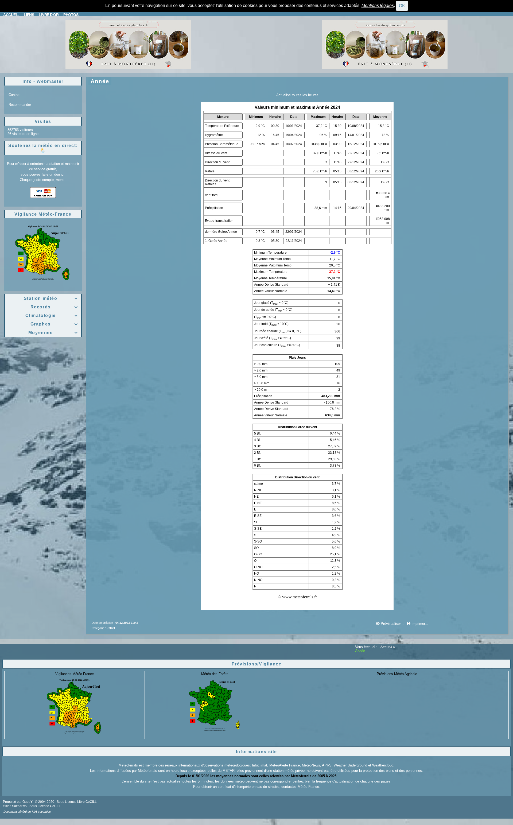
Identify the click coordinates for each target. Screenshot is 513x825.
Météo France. (309, 787)
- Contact (13, 95)
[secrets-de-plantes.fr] (128, 44)
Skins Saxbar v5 (15, 806)
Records (54, 307)
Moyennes (53, 332)
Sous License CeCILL (45, 806)
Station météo (51, 298)
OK (402, 5)
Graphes (54, 324)
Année (100, 81)
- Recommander (18, 105)
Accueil (386, 647)
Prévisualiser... (392, 624)
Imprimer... (419, 624)
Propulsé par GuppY (18, 802)
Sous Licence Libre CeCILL (77, 802)
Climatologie (51, 315)
